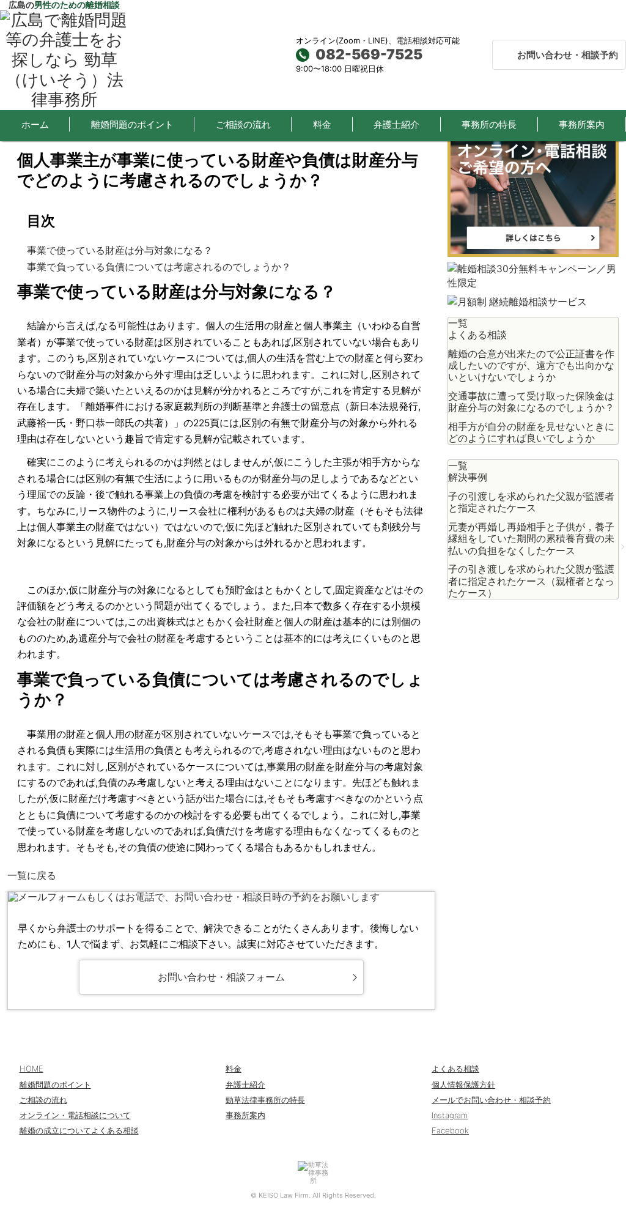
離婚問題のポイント (132, 124)
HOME (31, 1068)
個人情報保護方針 (463, 1084)
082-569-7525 (368, 54)
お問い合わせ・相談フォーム (221, 977)
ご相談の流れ (243, 124)
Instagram (450, 1115)
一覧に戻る (31, 875)
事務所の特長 (489, 124)
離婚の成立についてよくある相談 (79, 1130)
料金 (322, 124)
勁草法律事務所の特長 (265, 1100)
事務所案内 (582, 124)
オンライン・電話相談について (75, 1115)
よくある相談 (455, 1068)
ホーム (35, 124)
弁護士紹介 (396, 124)
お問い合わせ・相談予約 (567, 55)
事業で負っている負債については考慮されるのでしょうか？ (159, 267)
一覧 (458, 323)
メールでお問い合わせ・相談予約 (491, 1100)
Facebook (450, 1130)
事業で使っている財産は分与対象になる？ (120, 250)
